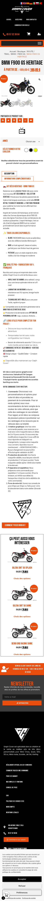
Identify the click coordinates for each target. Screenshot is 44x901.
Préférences (22, 892)
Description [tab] (9, 173)
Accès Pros (18, 20)
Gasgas (29, 374)
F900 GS (21, 54)
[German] (31, 3)
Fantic (14, 380)
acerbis (34, 380)
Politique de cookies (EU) (15, 801)
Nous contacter (31, 20)
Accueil (8, 20)
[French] (21, 3)
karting (6, 382)
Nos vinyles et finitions (14, 782)
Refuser (22, 886)
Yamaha (17, 374)
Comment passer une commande (17, 770)
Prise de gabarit (12, 776)
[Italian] (34, 3)
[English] (24, 3)
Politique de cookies (14, 898)
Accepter (22, 879)
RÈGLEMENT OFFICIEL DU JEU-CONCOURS (19, 765)
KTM (23, 374)
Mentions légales (12, 812)
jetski (25, 380)
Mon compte (10, 807)
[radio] (26, 150)
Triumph (7, 380)
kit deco (7, 372)
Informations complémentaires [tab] (17, 178)
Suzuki (32, 377)
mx (29, 380)
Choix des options (22, 578)
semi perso (16, 372)
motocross (8, 374)
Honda (25, 377)
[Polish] (37, 3)
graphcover (27, 372)
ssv (11, 382)
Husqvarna (8, 377)
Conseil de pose (11, 787)
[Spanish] (27, 3)
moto (15, 382)
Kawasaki (17, 377)
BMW (13, 54)
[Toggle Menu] (40, 43)
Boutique (21, 51)
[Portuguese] (40, 3)
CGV (7, 795)
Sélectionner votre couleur (11, 150)
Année (5, 141)
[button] (3, 120)
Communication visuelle (22, 25)
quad (20, 380)
